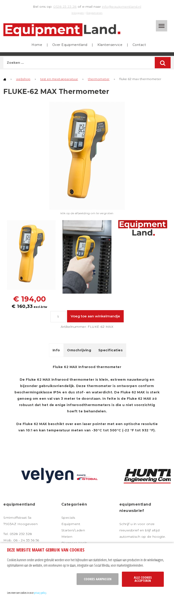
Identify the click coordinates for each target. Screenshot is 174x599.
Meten (66, 537)
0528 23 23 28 (65, 7)
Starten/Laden (73, 530)
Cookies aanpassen (97, 579)
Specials (68, 518)
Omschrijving (79, 350)
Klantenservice (109, 45)
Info (56, 350)
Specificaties (110, 350)
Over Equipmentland (69, 45)
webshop (23, 79)
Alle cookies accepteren (143, 579)
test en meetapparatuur (59, 79)
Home (36, 45)
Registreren (94, 12)
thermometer (99, 79)
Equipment (70, 524)
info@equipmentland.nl (121, 7)
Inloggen (78, 12)
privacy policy (40, 593)
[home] (4, 79)
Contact (139, 45)
